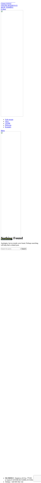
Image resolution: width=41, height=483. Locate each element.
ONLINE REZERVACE (9, 5)
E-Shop (3, 9)
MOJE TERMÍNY (7, 7)
